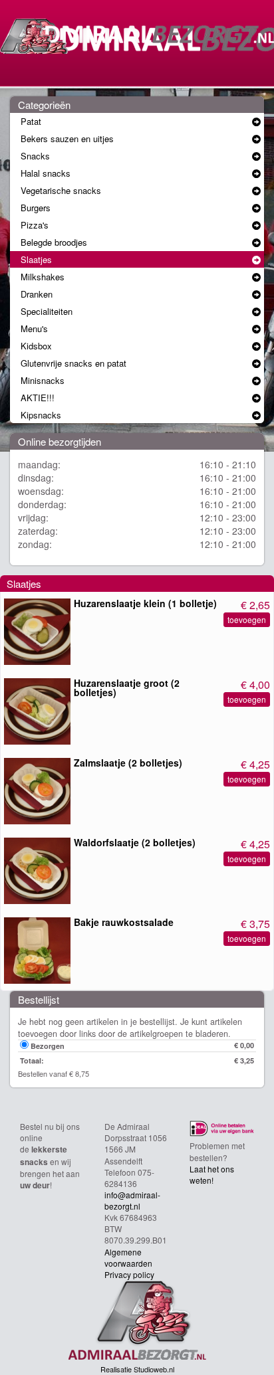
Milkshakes (43, 276)
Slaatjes (36, 259)
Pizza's (35, 225)
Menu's (34, 328)
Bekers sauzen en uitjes (67, 138)
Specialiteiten (46, 311)
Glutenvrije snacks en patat (73, 363)
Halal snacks (45, 173)
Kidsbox (36, 345)
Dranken (37, 294)
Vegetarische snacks (61, 190)
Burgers (36, 207)
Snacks (35, 155)
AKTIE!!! (38, 397)
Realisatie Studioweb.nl (137, 1369)
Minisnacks (43, 380)
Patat (31, 121)
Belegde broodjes (54, 242)
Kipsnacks (41, 415)
